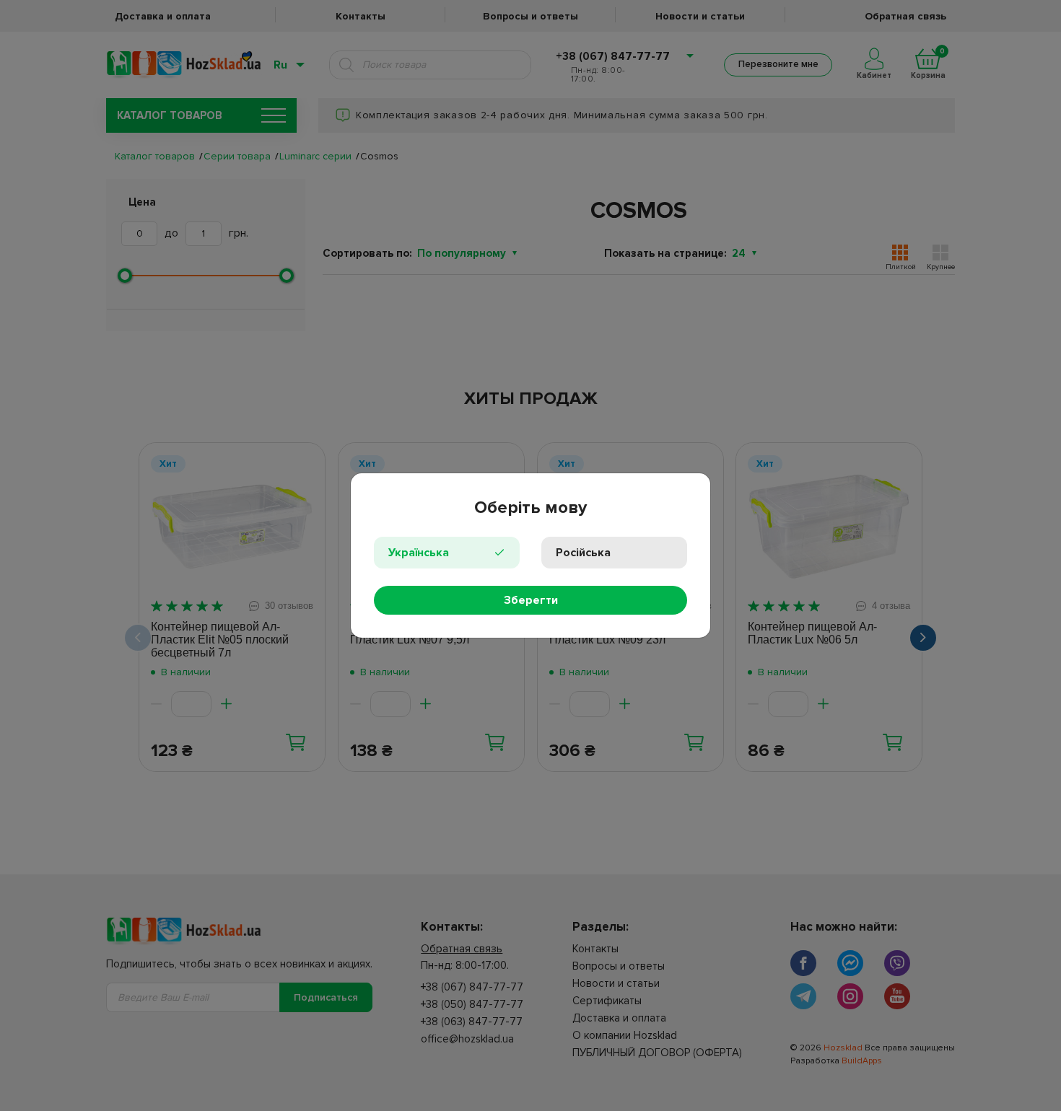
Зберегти (531, 600)
